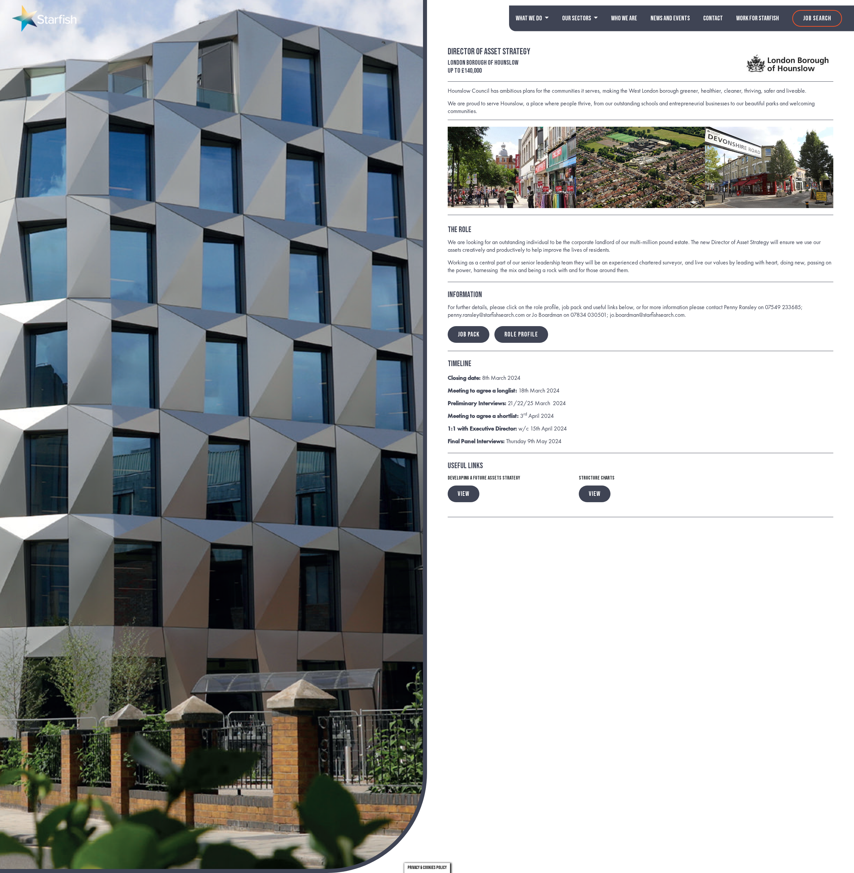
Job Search (817, 18)
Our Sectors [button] (577, 18)
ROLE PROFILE (521, 334)
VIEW (463, 494)
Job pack (468, 334)
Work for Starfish (757, 18)
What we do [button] (529, 18)
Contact (713, 18)
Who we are (624, 18)
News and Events (670, 18)
